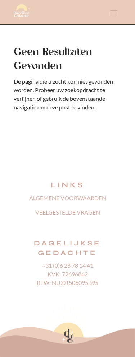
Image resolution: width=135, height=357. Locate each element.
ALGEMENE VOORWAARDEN (67, 197)
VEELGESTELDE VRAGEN (67, 212)
